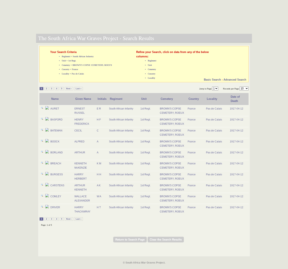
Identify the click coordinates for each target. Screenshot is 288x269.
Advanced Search (234, 79)
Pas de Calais (214, 108)
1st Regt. (145, 108)
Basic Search (212, 79)
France (192, 108)
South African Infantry (121, 108)
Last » (78, 89)
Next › (69, 89)
